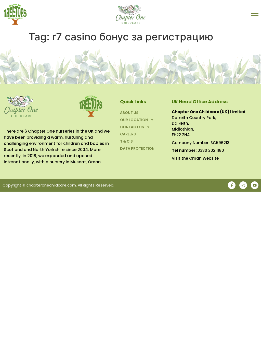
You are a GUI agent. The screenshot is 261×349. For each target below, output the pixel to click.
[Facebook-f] (232, 185)
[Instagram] (243, 185)
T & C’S (126, 141)
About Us (129, 112)
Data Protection (137, 148)
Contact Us (132, 127)
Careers (128, 134)
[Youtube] (254, 185)
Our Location (134, 119)
